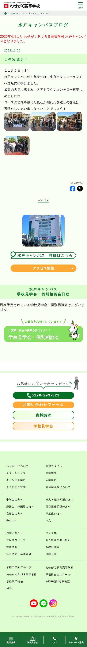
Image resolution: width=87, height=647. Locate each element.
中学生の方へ (14, 499)
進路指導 (51, 473)
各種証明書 (53, 547)
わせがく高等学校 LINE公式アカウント (43, 603)
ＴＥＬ (54, 642)
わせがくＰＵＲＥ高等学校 (44, 36)
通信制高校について (58, 487)
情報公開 (51, 554)
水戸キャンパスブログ (38, 13)
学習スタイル (54, 466)
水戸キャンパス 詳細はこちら (45, 256)
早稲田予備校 (14, 581)
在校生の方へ (14, 513)
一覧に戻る (43, 200)
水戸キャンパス (17, 13)
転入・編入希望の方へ (59, 499)
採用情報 (12, 547)
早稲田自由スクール (58, 574)
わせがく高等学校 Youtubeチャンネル (34, 603)
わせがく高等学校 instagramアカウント (53, 603)
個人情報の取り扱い (58, 540)
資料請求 (44, 415)
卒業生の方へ (54, 513)
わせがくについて (17, 466)
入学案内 (51, 480)
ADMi (10, 588)
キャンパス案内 (16, 480)
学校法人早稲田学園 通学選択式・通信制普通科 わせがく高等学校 (22, 5)
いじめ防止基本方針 (18, 554)
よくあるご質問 (16, 487)
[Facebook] (72, 188)
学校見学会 (43, 426)
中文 (48, 520)
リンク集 (51, 533)
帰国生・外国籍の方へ (20, 506)
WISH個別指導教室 (58, 581)
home (5, 13)
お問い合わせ (14, 533)
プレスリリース (16, 540)
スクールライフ (16, 473)
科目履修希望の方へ (58, 506)
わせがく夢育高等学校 (59, 567)
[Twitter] (80, 188)
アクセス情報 (43, 268)
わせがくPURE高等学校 (21, 574)
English (11, 520)
